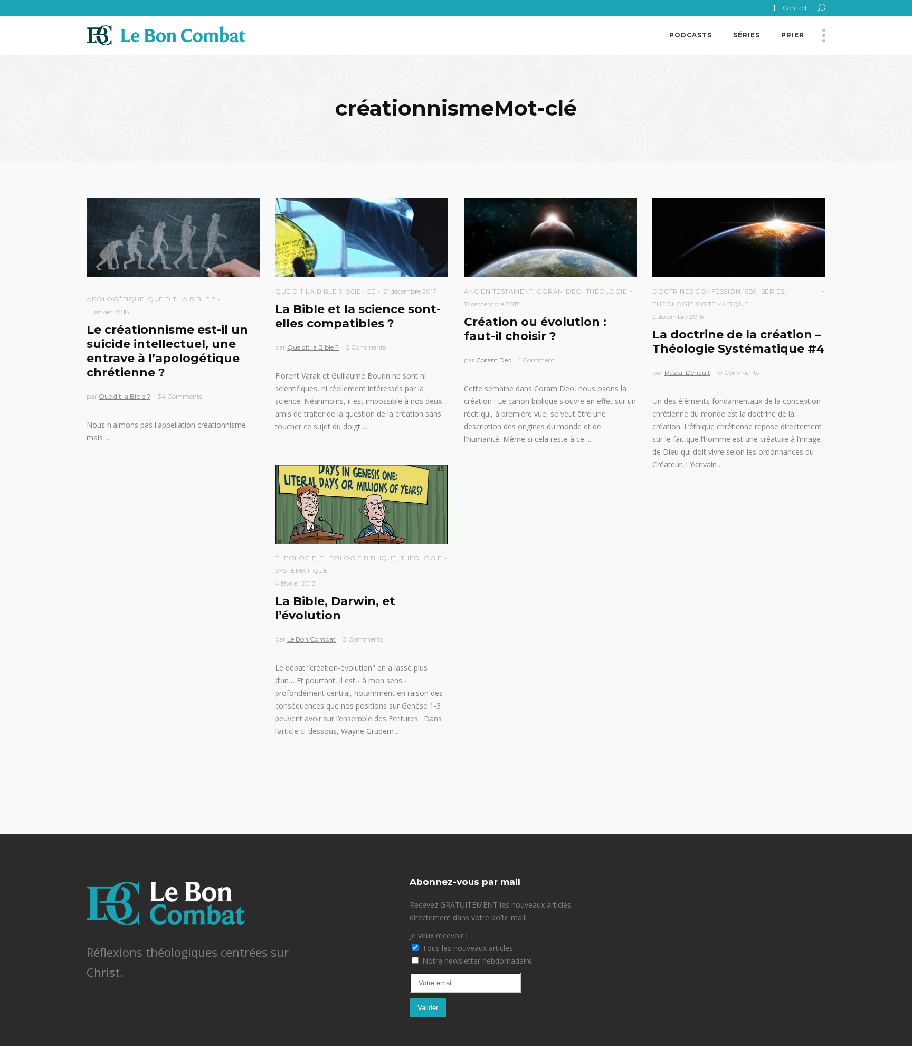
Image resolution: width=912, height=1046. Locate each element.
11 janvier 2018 (108, 312)
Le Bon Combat (311, 639)
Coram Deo (559, 291)
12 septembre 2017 (492, 304)
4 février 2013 (295, 583)
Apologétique (115, 299)
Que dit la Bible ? (181, 299)
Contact (795, 8)
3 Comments (363, 639)
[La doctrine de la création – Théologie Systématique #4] (738, 237)
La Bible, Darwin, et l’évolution (335, 608)
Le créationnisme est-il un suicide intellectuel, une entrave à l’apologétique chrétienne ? (167, 351)
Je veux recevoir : (438, 935)
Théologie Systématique (700, 304)
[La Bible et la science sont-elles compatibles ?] (361, 237)
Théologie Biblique (358, 558)
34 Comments (180, 396)
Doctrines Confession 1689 (704, 291)
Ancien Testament (498, 291)
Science (361, 291)
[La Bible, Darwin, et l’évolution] (361, 504)
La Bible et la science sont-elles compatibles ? (358, 316)
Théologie (607, 291)
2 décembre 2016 (678, 317)
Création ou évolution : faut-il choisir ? (535, 329)
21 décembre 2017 (409, 291)
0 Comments (738, 372)
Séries (773, 291)
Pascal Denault (687, 372)
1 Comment (537, 360)
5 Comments (366, 347)
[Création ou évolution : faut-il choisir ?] (550, 237)
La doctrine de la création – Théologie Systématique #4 (738, 341)
